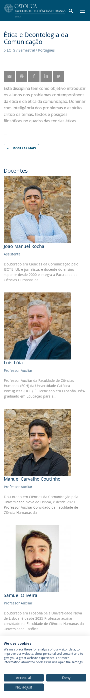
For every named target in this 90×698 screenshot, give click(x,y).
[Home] (35, 11)
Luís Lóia (13, 363)
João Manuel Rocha (24, 246)
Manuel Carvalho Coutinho (32, 479)
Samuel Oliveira (20, 595)
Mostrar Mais (24, 148)
